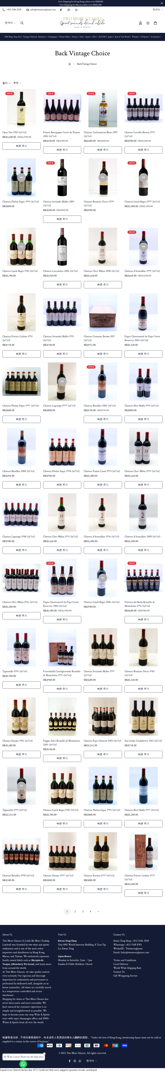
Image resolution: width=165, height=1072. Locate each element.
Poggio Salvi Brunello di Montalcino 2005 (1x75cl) (61, 742)
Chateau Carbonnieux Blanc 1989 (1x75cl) (100, 134)
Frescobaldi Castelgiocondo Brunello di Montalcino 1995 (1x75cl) (61, 673)
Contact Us (119, 972)
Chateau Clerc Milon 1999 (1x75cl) (142, 471)
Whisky (135, 37)
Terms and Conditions (124, 960)
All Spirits (144, 37)
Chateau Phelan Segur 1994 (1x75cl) (20, 201)
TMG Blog (8, 37)
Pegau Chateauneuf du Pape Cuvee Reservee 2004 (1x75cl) (142, 338)
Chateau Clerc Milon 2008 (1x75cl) (101, 271)
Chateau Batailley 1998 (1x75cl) (18, 875)
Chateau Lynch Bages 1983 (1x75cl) (20, 271)
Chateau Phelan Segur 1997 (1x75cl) (20, 405)
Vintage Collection (30, 37)
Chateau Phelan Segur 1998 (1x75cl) (61, 471)
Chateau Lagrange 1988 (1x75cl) (18, 536)
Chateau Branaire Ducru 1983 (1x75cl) (140, 673)
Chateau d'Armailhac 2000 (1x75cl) (142, 536)
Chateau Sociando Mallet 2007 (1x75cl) (58, 203)
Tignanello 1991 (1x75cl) (14, 810)
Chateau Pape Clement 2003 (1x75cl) (102, 741)
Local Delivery (120, 964)
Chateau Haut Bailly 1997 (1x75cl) (142, 810)
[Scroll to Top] (158, 1054)
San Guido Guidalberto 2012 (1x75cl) (143, 741)
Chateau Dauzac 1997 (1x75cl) (58, 875)
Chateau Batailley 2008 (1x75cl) (18, 471)
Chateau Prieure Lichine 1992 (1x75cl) (17, 338)
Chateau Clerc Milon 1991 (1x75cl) (60, 536)
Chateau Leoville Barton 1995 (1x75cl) (140, 134)
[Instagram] (69, 10)
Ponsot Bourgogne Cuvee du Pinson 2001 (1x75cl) (61, 134)
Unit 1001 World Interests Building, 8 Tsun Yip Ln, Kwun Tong (82, 944)
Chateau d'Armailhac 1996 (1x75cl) (101, 536)
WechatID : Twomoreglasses (128, 948)
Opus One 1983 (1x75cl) (14, 132)
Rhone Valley (64, 37)
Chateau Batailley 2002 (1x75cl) (100, 405)
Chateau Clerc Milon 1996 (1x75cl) (20, 602)
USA (94, 37)
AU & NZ (102, 37)
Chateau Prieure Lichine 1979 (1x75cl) (140, 877)
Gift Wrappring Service (125, 976)
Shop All (17, 37)
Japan (110, 37)
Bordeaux (41, 37)
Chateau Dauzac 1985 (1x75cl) (17, 741)
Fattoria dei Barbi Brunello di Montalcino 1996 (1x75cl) (140, 604)
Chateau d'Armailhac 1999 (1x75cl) (142, 271)
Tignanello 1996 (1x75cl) (14, 671)
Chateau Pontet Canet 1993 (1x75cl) (102, 471)
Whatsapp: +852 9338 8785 (127, 944)
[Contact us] (23, 1064)
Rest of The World (122, 37)
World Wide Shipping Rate (127, 968)
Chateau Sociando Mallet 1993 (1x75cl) (58, 338)
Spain (88, 37)
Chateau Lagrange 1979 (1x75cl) (59, 405)
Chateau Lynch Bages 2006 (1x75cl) (102, 602)
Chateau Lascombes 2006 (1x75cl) (60, 271)
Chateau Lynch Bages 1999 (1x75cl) (142, 201)
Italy (81, 37)
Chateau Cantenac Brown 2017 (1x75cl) (99, 338)
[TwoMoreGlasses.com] (82, 23)
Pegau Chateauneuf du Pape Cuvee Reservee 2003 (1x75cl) (61, 604)
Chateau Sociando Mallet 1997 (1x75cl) (99, 673)
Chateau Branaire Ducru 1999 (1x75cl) (99, 203)
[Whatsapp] (76, 10)
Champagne (52, 37)
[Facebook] (61, 10)
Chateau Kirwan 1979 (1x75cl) (99, 875)
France (74, 37)
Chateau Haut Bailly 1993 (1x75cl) (142, 405)
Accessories (155, 37)
